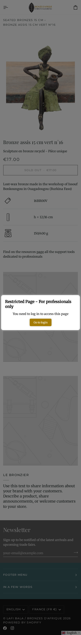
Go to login (41, 322)
